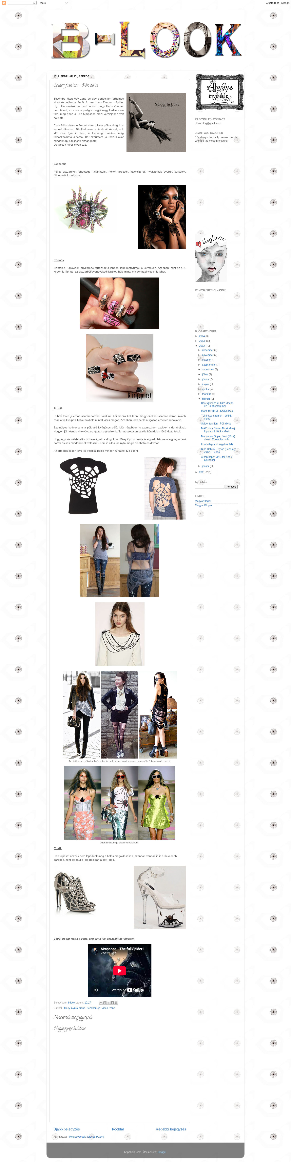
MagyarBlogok (203, 501)
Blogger (162, 1152)
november (208, 355)
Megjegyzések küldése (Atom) (86, 1136)
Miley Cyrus (71, 1008)
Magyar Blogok (203, 505)
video (105, 1008)
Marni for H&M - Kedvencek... (218, 411)
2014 (202, 336)
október (206, 359)
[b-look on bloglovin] (211, 280)
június (206, 379)
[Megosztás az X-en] (108, 1003)
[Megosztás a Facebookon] (112, 1003)
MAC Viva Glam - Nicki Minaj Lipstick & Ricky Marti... (218, 430)
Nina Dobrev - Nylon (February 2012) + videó (218, 450)
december (208, 350)
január (206, 466)
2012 (202, 346)
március (207, 394)
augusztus (208, 369)
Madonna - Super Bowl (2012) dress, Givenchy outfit (218, 438)
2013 (202, 341)
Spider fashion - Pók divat (216, 423)
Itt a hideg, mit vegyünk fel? (217, 444)
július (205, 374)
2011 (202, 472)
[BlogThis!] (105, 1003)
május (206, 384)
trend (82, 1008)
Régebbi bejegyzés (171, 1129)
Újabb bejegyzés (66, 1129)
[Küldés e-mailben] (101, 1003)
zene (112, 1008)
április (206, 389)
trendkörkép (93, 1008)
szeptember (209, 364)
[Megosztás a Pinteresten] (116, 1003)
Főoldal (118, 1129)
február (206, 399)
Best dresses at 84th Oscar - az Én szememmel (217, 404)
